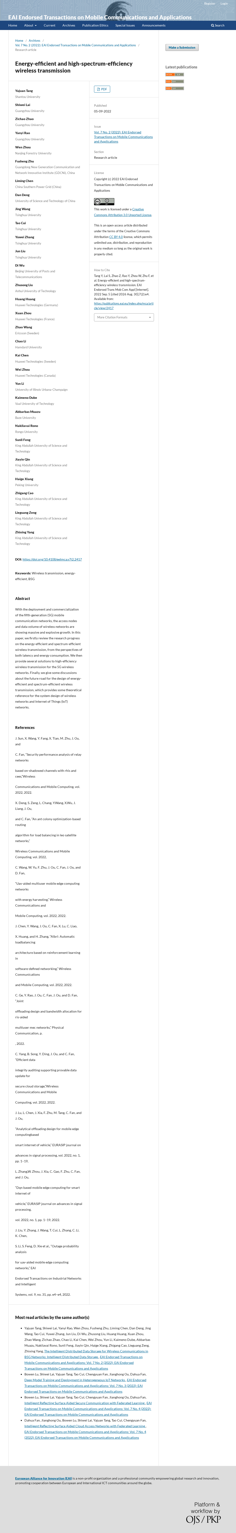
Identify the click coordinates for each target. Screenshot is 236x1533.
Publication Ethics (95, 25)
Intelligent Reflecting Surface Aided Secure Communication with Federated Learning (84, 1403)
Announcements (153, 25)
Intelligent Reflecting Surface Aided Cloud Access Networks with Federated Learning (85, 1426)
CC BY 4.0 (116, 237)
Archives (68, 25)
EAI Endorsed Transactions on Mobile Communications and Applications (100, 17)
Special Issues (125, 25)
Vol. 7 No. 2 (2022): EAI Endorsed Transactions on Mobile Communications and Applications (75, 45)
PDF (103, 89)
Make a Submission (182, 47)
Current (49, 25)
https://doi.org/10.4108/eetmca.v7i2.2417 (52, 559)
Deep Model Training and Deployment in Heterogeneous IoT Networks (75, 1380)
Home (12, 25)
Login (224, 3)
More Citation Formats (112, 317)
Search (219, 25)
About (29, 25)
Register (209, 3)
